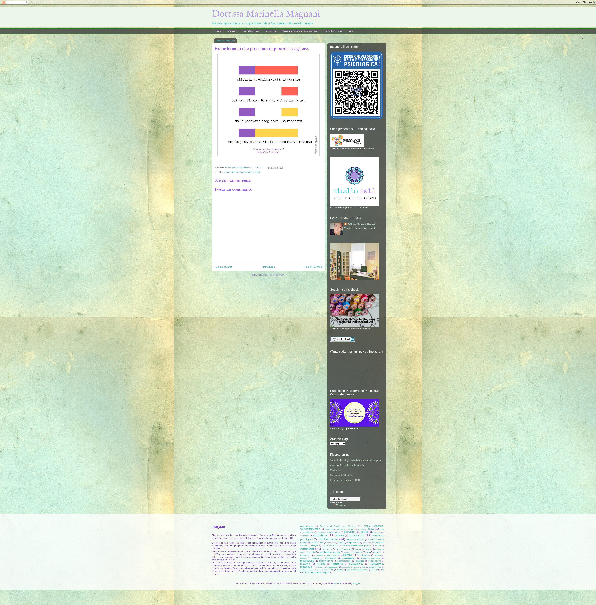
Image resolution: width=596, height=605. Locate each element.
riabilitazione (337, 564)
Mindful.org (335, 470)
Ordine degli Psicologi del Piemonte (338, 526)
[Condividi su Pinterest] (281, 167)
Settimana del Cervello (341, 475)
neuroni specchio (333, 555)
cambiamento (328, 539)
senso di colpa (375, 567)
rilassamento (356, 563)
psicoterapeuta (374, 561)
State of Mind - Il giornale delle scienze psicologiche (355, 460)
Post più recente (223, 267)
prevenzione (307, 560)
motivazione (305, 555)
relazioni (305, 563)
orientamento (364, 555)
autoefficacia (377, 532)
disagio (314, 545)
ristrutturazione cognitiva (350, 567)
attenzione (349, 532)
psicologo (360, 561)
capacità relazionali (355, 539)
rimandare (319, 567)
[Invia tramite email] (269, 167)
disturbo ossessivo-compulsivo (356, 545)
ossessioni (378, 555)
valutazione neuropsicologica (316, 572)
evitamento (327, 549)
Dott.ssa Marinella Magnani (266, 14)
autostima (320, 535)
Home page (268, 267)
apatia (382, 529)
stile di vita (328, 570)
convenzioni (331, 543)
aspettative (308, 532)
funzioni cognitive (343, 549)
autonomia (304, 536)
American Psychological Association (347, 465)
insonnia (311, 552)
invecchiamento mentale (329, 552)
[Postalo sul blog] (272, 167)
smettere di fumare (307, 570)
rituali (364, 567)
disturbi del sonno (330, 545)
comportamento (231, 172)
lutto (368, 552)
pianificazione (331, 558)
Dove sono (271, 31)
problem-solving (326, 561)
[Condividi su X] (275, 167)
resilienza (321, 564)
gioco (357, 549)
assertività (320, 532)
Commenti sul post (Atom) (273, 275)
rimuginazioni (332, 567)
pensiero (315, 558)
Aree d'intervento (333, 31)
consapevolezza (246, 172)
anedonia (361, 529)
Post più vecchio (313, 267)
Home (218, 31)
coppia (341, 542)
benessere (356, 535)
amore (351, 529)
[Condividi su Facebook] (278, 167)
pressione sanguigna (370, 558)
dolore (378, 545)
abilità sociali (329, 529)
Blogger (356, 583)
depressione (353, 542)
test (382, 570)
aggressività (341, 529)
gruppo (367, 549)
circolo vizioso (317, 542)
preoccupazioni (349, 558)
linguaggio (358, 552)
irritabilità (347, 552)
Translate (340, 505)
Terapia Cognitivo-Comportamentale (300, 31)
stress (340, 570)
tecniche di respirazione (357, 570)
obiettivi (347, 555)
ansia (371, 529)
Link (351, 31)
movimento (319, 555)
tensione (374, 570)
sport (319, 570)
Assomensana (306, 526)
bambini (340, 535)
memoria (377, 552)
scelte (257, 172)
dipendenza (367, 543)
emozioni (307, 549)
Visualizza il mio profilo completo (360, 228)
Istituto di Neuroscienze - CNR (345, 480)
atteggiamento (333, 532)
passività (303, 558)
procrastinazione (344, 561)
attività (364, 532)
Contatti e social (251, 31)
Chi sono (232, 31)
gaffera (337, 583)
